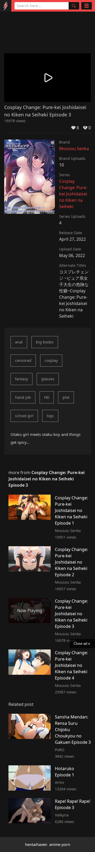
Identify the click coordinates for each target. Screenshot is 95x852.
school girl (24, 415)
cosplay (51, 360)
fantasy (21, 378)
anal (19, 341)
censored (23, 360)
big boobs (45, 341)
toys (50, 415)
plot (66, 397)
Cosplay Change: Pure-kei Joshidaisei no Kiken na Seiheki (73, 193)
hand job (23, 397)
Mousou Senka (74, 148)
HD (46, 397)
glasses (47, 378)
